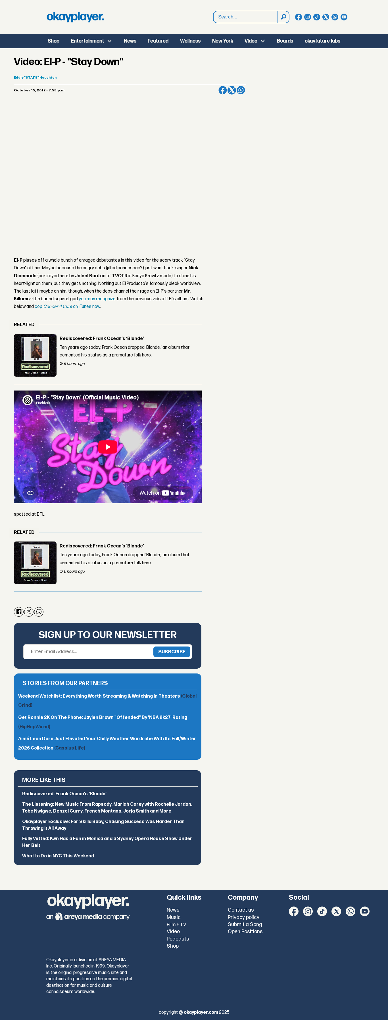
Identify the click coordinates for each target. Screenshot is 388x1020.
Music (174, 917)
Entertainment (87, 41)
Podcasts (178, 939)
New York (222, 41)
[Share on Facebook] (222, 90)
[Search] (283, 17)
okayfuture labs (322, 41)
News (130, 41)
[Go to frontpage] (75, 17)
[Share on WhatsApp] (241, 90)
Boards (285, 41)
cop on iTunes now (67, 306)
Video (251, 41)
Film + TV (176, 924)
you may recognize (97, 299)
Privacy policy (243, 917)
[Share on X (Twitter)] (232, 90)
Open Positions (245, 932)
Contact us (241, 910)
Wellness (190, 41)
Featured (158, 41)
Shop (53, 41)
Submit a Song (245, 924)
